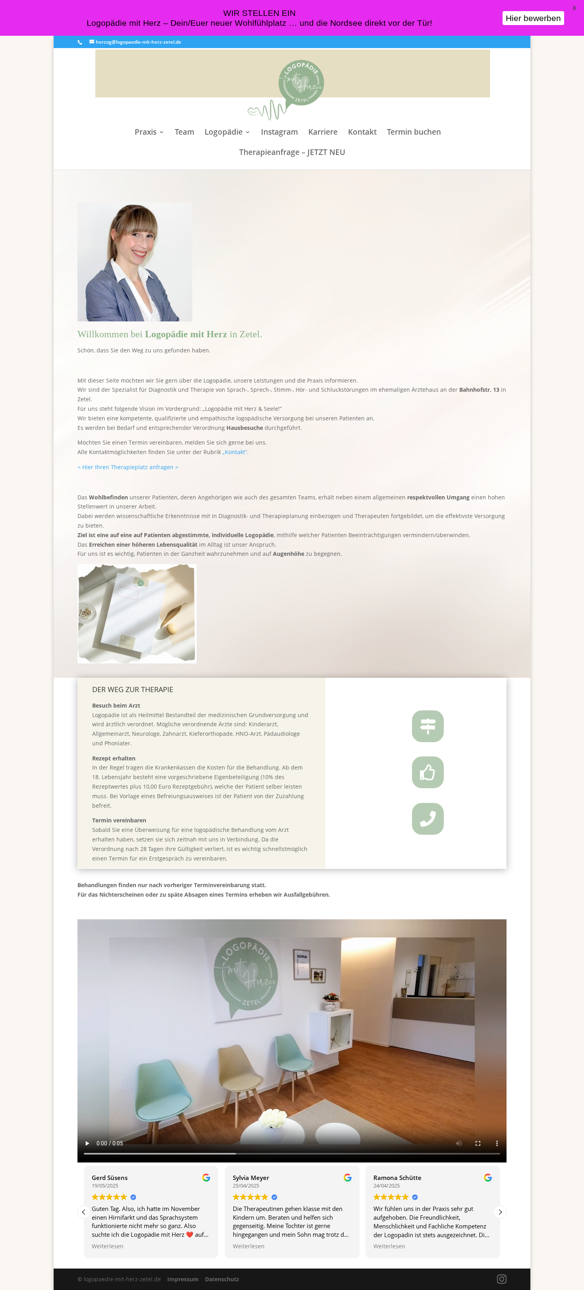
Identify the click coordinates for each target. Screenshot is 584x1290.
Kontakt (362, 133)
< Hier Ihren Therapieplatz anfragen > (127, 467)
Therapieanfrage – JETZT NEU (292, 153)
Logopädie (224, 133)
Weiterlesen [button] (108, 1246)
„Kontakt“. (236, 452)
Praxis (146, 133)
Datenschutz (222, 1279)
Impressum (183, 1279)
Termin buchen (414, 133)
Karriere (323, 133)
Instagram (279, 133)
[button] (500, 1212)
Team (184, 133)
